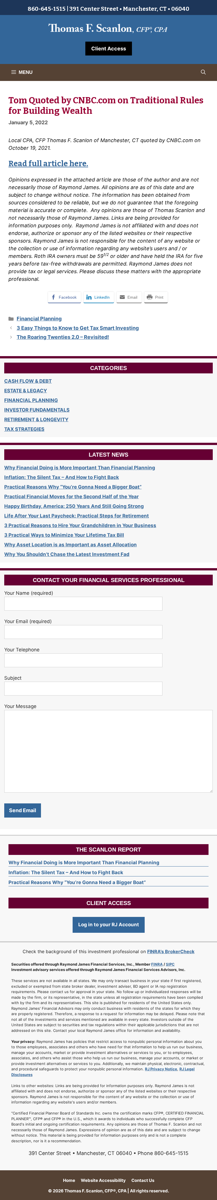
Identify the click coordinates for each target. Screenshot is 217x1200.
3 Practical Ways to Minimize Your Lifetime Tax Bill (64, 535)
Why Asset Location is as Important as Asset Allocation (70, 544)
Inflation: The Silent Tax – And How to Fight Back (61, 477)
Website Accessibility (103, 1180)
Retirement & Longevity (36, 419)
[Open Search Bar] (203, 72)
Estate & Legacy (25, 390)
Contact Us (142, 1180)
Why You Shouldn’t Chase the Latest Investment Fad (66, 554)
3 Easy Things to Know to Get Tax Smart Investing (78, 328)
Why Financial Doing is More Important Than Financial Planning (79, 467)
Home (69, 1180)
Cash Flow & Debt (28, 381)
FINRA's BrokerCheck (170, 951)
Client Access (108, 49)
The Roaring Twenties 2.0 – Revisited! (63, 337)
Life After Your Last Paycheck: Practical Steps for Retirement (76, 516)
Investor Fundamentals (37, 410)
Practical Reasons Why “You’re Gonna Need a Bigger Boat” (73, 487)
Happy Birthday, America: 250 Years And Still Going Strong (74, 506)
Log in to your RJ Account (108, 924)
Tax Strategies (24, 429)
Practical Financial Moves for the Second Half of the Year (71, 496)
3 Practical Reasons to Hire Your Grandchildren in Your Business (80, 525)
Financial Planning (39, 319)
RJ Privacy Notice (161, 1069)
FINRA (157, 964)
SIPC (170, 964)
